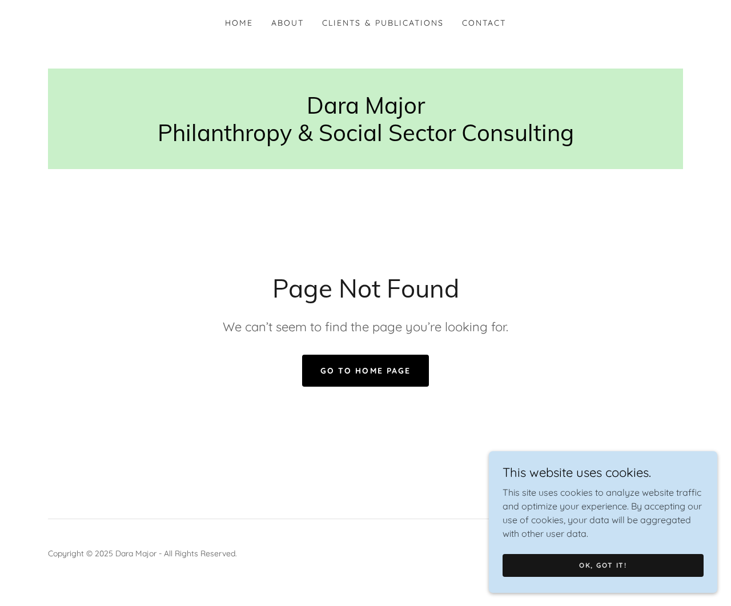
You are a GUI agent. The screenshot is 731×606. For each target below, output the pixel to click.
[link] (366, 137)
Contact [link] (484, 23)
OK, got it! (603, 565)
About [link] (287, 23)
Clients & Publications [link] (382, 23)
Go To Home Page (365, 371)
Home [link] (239, 23)
